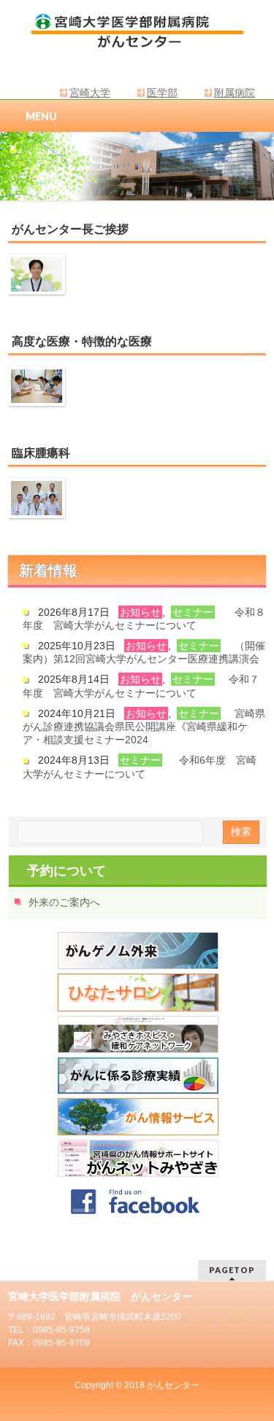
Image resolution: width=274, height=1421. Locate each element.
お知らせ (140, 612)
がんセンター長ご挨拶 (70, 229)
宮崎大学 (89, 92)
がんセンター (173, 1385)
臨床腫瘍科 (41, 453)
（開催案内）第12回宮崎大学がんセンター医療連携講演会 (144, 652)
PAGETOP (232, 1270)
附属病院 (234, 92)
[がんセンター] (137, 33)
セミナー (192, 612)
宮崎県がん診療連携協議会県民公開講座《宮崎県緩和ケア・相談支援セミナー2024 (144, 726)
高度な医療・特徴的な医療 (82, 341)
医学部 (162, 92)
